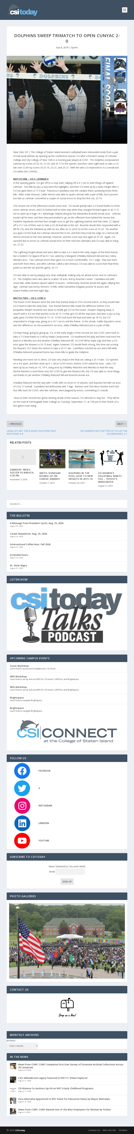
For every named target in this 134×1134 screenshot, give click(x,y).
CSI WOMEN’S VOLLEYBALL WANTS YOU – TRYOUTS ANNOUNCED (110, 477)
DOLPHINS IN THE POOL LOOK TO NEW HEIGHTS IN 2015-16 (81, 475)
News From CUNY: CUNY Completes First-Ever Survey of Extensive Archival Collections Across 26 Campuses (70, 1066)
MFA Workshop (18, 676)
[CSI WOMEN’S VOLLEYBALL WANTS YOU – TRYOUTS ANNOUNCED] (111, 458)
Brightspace (17, 697)
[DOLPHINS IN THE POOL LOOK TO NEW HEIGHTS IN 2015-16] (82, 458)
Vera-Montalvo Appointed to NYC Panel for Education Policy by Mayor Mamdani (64, 1098)
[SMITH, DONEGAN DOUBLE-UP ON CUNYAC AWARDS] (52, 458)
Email (52, 871)
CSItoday (20, 1130)
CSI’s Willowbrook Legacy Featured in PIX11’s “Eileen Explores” (53, 1077)
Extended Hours (19, 554)
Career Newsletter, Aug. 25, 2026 (28, 533)
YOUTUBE (44, 840)
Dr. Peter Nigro (18, 565)
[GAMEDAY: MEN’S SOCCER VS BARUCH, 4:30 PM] (23, 457)
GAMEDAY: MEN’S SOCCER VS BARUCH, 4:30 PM (22, 472)
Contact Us (94, 1130)
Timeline (122, 1130)
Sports (74, 47)
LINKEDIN (44, 823)
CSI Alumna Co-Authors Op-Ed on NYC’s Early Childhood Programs (55, 1088)
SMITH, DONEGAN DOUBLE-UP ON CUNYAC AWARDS (50, 475)
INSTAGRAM (45, 805)
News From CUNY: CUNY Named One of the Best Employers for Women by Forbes (64, 1109)
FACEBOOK (44, 770)
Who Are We (109, 1130)
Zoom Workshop (19, 665)
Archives (11, 1040)
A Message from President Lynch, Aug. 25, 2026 (36, 523)
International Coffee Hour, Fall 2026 (30, 544)
